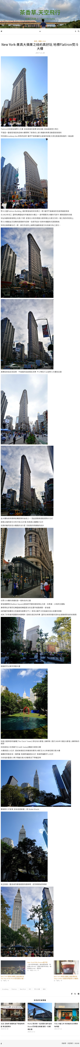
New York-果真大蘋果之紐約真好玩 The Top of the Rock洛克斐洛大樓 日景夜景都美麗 (13, 978)
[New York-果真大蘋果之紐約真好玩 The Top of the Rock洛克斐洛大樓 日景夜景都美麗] (13, 967)
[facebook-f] (1, 1044)
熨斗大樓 (37, 989)
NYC (30, 989)
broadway (5, 989)
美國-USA (42, 41)
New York (23, 989)
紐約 (35, 41)
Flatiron (14, 989)
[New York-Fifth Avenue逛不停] (40, 965)
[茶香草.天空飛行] (40, 14)
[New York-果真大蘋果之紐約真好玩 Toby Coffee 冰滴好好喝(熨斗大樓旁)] (66, 967)
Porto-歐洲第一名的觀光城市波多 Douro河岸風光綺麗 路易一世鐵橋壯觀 (40, 1026)
